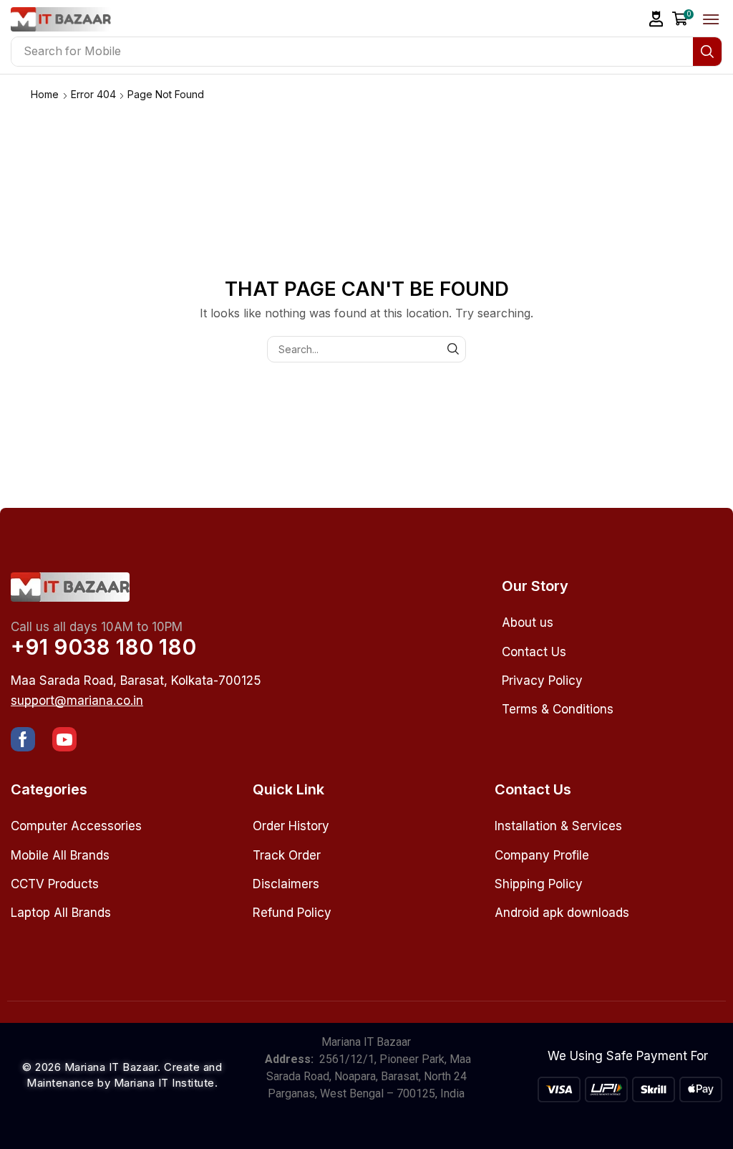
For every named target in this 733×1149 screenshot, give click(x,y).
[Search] (707, 51)
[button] (656, 19)
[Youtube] (64, 739)
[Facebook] (23, 739)
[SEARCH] (453, 349)
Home (45, 94)
